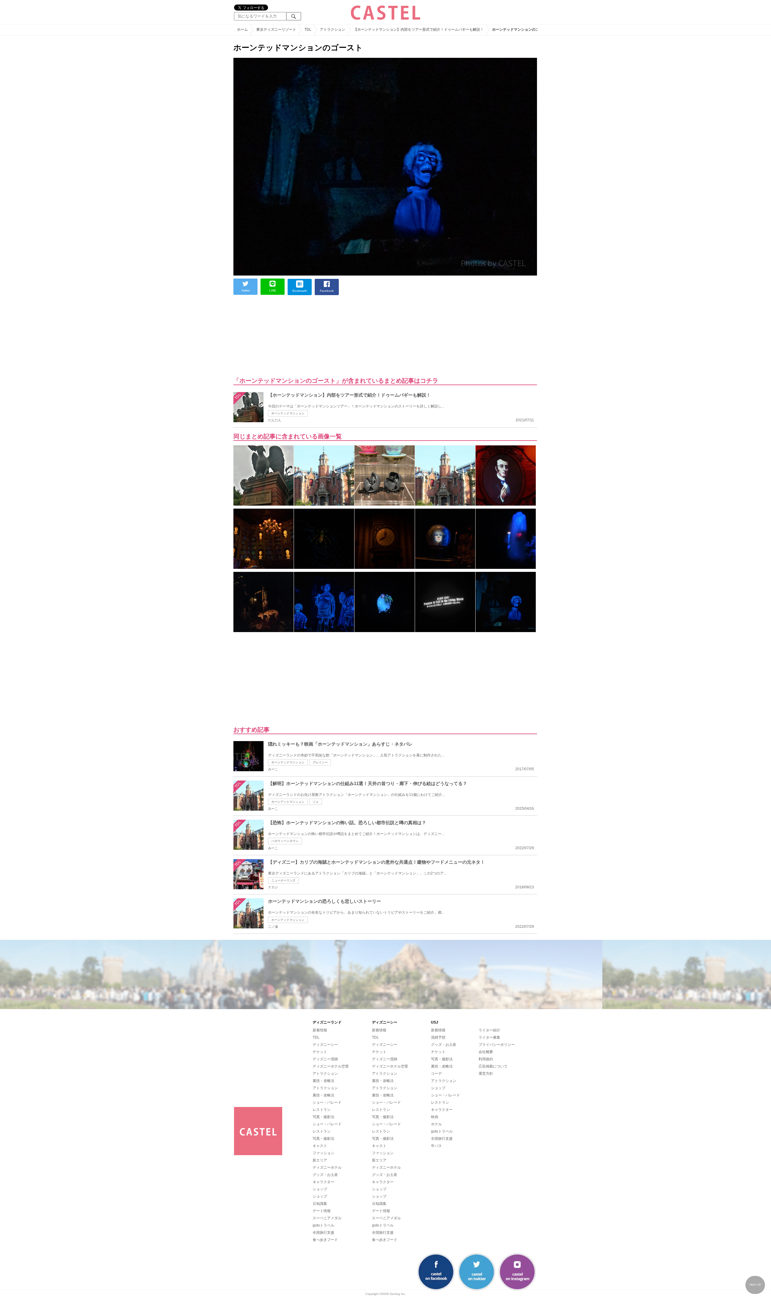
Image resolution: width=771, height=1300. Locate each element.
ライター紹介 (489, 1030)
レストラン (322, 1110)
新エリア (320, 1160)
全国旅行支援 (323, 1232)
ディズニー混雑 (325, 1059)
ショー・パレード (327, 1102)
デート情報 (322, 1211)
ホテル (436, 1124)
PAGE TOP (755, 1284)
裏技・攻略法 (323, 1081)
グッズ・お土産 (325, 1175)
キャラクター (323, 1182)
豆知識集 (320, 1204)
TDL (316, 1037)
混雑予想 (438, 1037)
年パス (436, 1146)
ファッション (323, 1153)
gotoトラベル (323, 1225)
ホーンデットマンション (287, 801)
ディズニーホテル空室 (331, 1066)
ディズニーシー (325, 1045)
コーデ (436, 1073)
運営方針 (486, 1073)
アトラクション (325, 1073)
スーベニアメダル (327, 1218)
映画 (434, 1117)
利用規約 (486, 1059)
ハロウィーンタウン (284, 841)
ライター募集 (489, 1037)
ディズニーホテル (327, 1167)
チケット (320, 1052)
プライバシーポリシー (497, 1045)
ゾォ (316, 801)
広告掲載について (493, 1066)
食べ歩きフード (325, 1240)
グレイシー (320, 762)
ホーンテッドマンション (287, 413)
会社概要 (486, 1052)
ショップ (320, 1189)
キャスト (320, 1146)
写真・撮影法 (323, 1117)
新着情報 (320, 1030)
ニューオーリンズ (283, 880)
